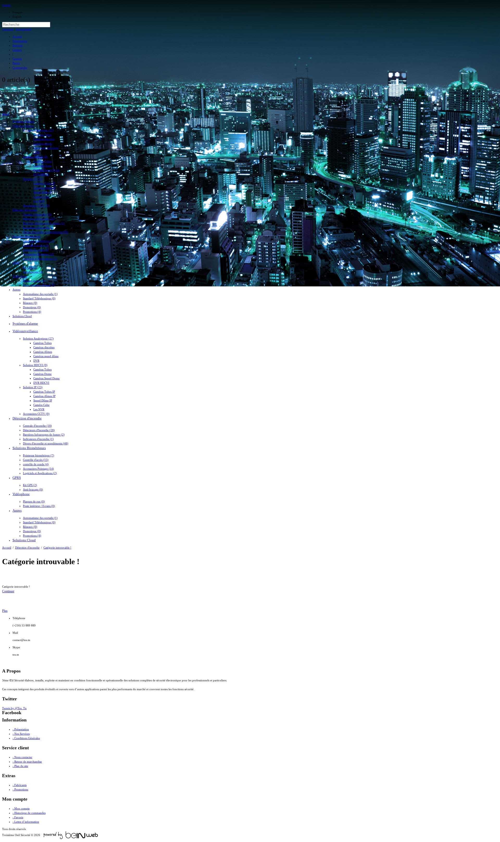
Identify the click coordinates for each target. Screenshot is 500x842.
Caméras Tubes (42, 134)
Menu (5, 114)
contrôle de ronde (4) (36, 249)
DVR (36, 152)
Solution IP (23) (32, 178)
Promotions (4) (32, 311)
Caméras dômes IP (44, 187)
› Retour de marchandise (27, 761)
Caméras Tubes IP (44, 183)
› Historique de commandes (29, 812)
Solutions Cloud (22, 316)
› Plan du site (20, 766)
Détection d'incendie (24, 209)
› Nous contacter (22, 757)
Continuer (8, 591)
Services (17, 45)
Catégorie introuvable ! (57, 547)
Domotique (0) (32, 307)
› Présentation (20, 729)
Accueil (17, 36)
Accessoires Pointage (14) (38, 254)
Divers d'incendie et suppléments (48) (45, 232)
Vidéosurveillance (23, 125)
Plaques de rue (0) (34, 280)
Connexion (8, 29)
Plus (5, 611)
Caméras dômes (42, 143)
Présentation (19, 40)
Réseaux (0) (30, 302)
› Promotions (20, 789)
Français (6, 5)
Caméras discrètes (43, 139)
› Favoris (17, 817)
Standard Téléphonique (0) (39, 298)
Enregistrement (23, 29)
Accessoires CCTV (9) (36, 205)
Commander (19, 67)
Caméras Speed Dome (46, 170)
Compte (17, 58)
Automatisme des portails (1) (40, 294)
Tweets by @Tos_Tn (14, 708)
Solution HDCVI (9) (35, 156)
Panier (16, 63)
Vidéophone (19, 276)
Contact (17, 49)
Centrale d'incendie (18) (37, 214)
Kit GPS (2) (30, 267)
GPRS (16, 263)
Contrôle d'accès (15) (35, 245)
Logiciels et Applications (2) (40, 258)
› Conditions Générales (26, 738)
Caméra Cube (41, 196)
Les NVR (38, 201)
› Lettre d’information (25, 821)
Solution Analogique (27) (38, 130)
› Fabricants (19, 785)
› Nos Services (21, 733)
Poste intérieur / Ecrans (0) (39, 285)
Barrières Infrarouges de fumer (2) (44, 223)
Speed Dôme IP (42, 192)
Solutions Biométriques (26, 236)
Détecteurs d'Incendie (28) (39, 218)
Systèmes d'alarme (23, 121)
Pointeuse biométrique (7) (38, 240)
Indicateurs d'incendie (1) (38, 227)
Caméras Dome (42, 165)
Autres (16, 289)
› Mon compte (21, 808)
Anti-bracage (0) (33, 271)
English (17, 16)
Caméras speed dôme (46, 147)
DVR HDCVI (41, 174)
